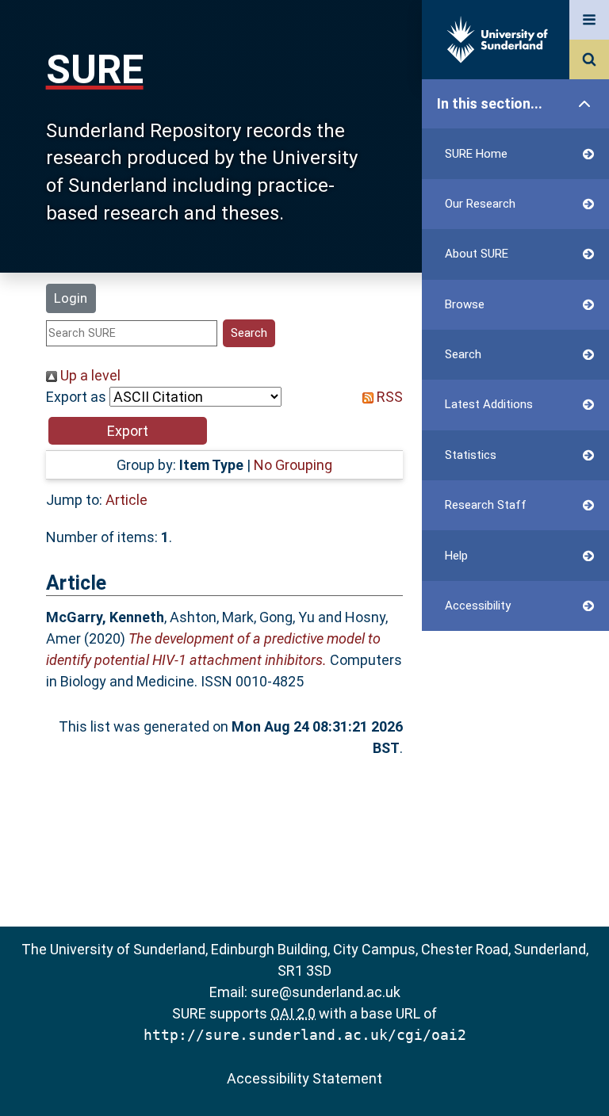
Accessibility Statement (304, 1078)
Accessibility (478, 605)
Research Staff (486, 505)
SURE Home (476, 154)
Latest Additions (489, 404)
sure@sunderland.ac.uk (325, 992)
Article (126, 499)
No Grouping (293, 465)
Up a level (89, 375)
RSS (388, 396)
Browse (465, 304)
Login (70, 298)
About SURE (476, 254)
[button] (127, 431)
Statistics (470, 455)
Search (463, 354)
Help (456, 555)
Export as (76, 396)
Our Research (480, 204)
